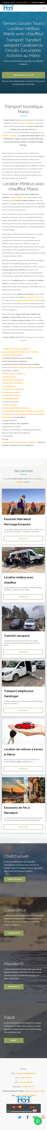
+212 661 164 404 (26, 1082)
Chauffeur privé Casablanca (13, 373)
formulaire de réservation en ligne (27, 300)
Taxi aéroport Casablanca (26, 1095)
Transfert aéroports (17, 635)
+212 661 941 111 (25, 1078)
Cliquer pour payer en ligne (34, 1091)
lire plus (23, 538)
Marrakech (13, 987)
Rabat (14, 1040)
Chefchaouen (15, 879)
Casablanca (14, 933)
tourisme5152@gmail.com (26, 1073)
